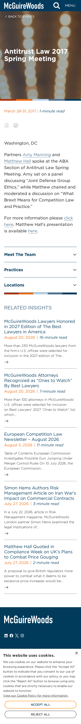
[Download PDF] (6, 125)
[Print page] (15, 125)
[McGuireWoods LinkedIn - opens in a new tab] (6, 635)
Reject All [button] (40, 714)
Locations (14, 285)
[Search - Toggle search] (56, 5)
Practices (13, 269)
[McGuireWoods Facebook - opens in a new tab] (11, 635)
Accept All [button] (40, 704)
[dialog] (40, 686)
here (32, 230)
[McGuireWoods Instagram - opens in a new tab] (22, 635)
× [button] (76, 653)
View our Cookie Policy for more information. (35, 695)
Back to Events (21, 16)
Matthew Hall (17, 161)
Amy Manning (37, 154)
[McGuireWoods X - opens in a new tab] (17, 635)
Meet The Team (20, 254)
